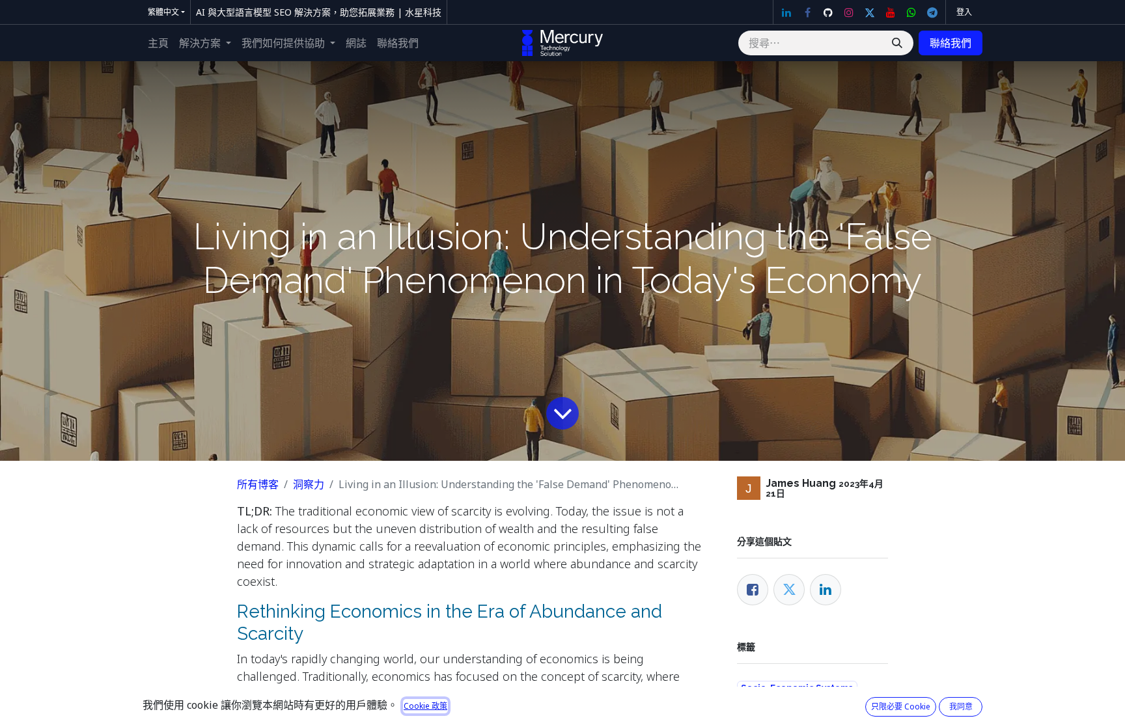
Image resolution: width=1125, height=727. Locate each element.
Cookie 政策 (425, 705)
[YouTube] (890, 12)
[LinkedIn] (786, 12)
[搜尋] (897, 43)
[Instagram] (849, 12)
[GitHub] (828, 12)
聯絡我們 (950, 43)
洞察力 (308, 484)
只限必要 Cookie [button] (900, 706)
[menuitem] (158, 43)
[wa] (911, 12)
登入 (964, 12)
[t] (932, 12)
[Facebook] (807, 12)
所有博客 (258, 484)
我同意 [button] (961, 706)
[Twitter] (869, 12)
